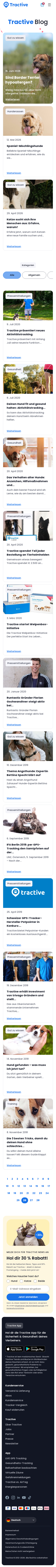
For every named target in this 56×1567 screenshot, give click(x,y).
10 (7, 1186)
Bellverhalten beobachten (21, 1468)
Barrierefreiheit (12, 1530)
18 (8, 1193)
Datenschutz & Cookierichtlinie (19, 1547)
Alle (12, 275)
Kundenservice (14, 1400)
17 (49, 1186)
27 (31, 1200)
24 (47, 1193)
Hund (14, 1281)
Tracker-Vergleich (16, 1405)
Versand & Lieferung (17, 1391)
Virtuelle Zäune (14, 1472)
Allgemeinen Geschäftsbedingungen (29, 1306)
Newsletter (11, 1443)
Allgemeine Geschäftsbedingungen (22, 1539)
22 (33, 1193)
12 (18, 1186)
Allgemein (34, 275)
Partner (9, 1434)
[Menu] (49, 5)
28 (38, 1200)
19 (15, 1193)
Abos (8, 1395)
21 (27, 1193)
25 (18, 1200)
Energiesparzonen (16, 1487)
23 (40, 1193)
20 (21, 1193)
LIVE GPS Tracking (15, 1458)
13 (24, 1186)
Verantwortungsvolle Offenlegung (21, 1543)
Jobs (8, 1429)
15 (37, 1186)
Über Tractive (13, 1424)
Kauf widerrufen (14, 1410)
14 (30, 1186)
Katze (27, 1281)
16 (43, 1186)
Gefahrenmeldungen (17, 1477)
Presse (9, 1439)
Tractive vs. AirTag (16, 1482)
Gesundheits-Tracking (19, 1463)
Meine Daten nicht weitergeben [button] (20, 1551)
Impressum (10, 1534)
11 (13, 1186)
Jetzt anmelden (28, 1297)
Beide (41, 1281)
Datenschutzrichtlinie (15, 1308)
